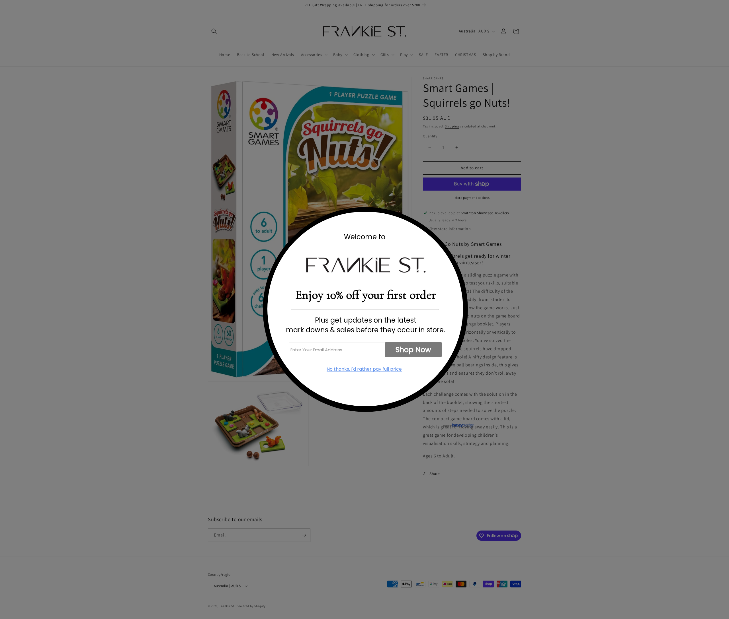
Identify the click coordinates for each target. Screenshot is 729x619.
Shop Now (413, 350)
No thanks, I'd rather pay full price (364, 369)
